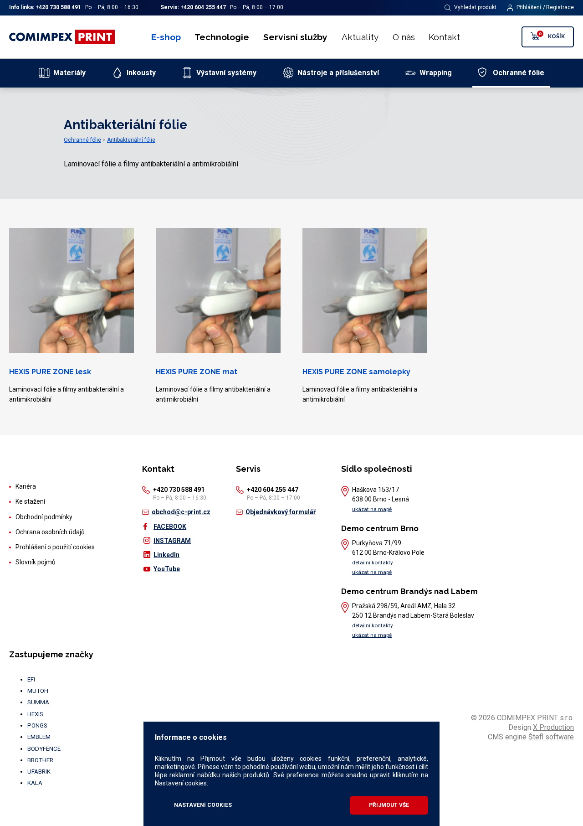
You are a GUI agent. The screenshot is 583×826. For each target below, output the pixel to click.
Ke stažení (30, 501)
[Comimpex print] (63, 37)
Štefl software (551, 737)
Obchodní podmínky (43, 517)
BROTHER (40, 760)
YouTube (166, 569)
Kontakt (444, 37)
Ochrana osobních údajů (50, 532)
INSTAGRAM (172, 540)
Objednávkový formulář (280, 512)
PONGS (37, 725)
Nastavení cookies (203, 805)
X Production (553, 727)
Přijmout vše (389, 805)
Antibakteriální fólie (131, 140)
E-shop (166, 37)
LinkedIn (166, 554)
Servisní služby (295, 37)
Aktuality (360, 37)
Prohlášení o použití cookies (55, 547)
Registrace (560, 7)
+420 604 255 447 (203, 7)
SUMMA (38, 702)
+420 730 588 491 (58, 7)
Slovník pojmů (35, 562)
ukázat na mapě (372, 509)
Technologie (221, 37)
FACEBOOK (169, 526)
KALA (34, 783)
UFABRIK (39, 771)
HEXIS (35, 714)
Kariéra (25, 486)
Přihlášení (529, 7)
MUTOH (37, 690)
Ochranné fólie (82, 140)
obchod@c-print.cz (181, 512)
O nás (404, 37)
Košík (552, 35)
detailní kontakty (372, 562)
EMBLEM (39, 736)
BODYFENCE (44, 748)
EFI (31, 679)
